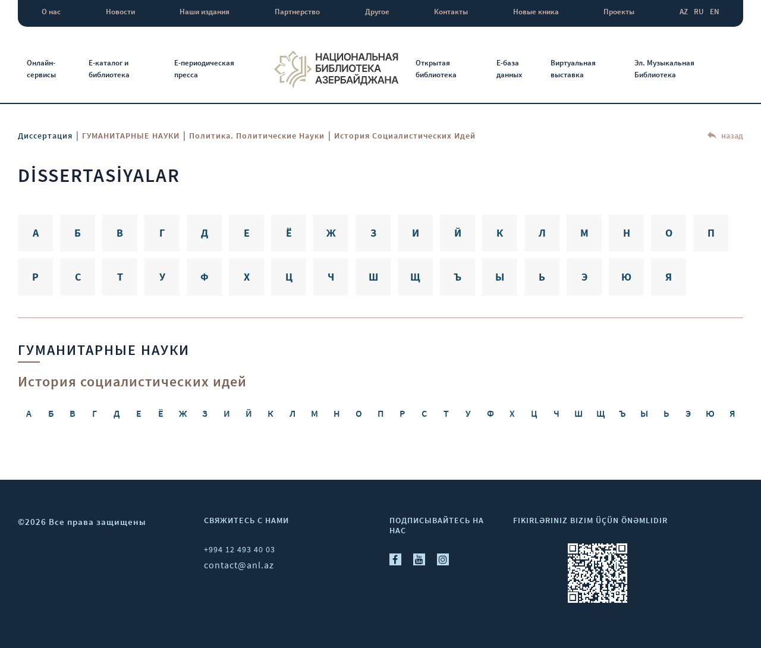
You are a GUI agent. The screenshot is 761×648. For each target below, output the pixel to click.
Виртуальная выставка (573, 69)
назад (731, 135)
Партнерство (297, 12)
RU (699, 12)
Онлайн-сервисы (41, 69)
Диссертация (45, 135)
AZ (684, 12)
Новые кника (536, 12)
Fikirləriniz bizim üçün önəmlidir (590, 520)
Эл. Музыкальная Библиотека (664, 69)
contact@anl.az (239, 565)
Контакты (451, 12)
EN (714, 12)
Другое (377, 12)
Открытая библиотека (436, 69)
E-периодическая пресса (204, 69)
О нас (51, 12)
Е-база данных (509, 69)
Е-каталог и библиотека (109, 69)
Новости (120, 12)
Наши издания (204, 12)
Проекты (618, 12)
